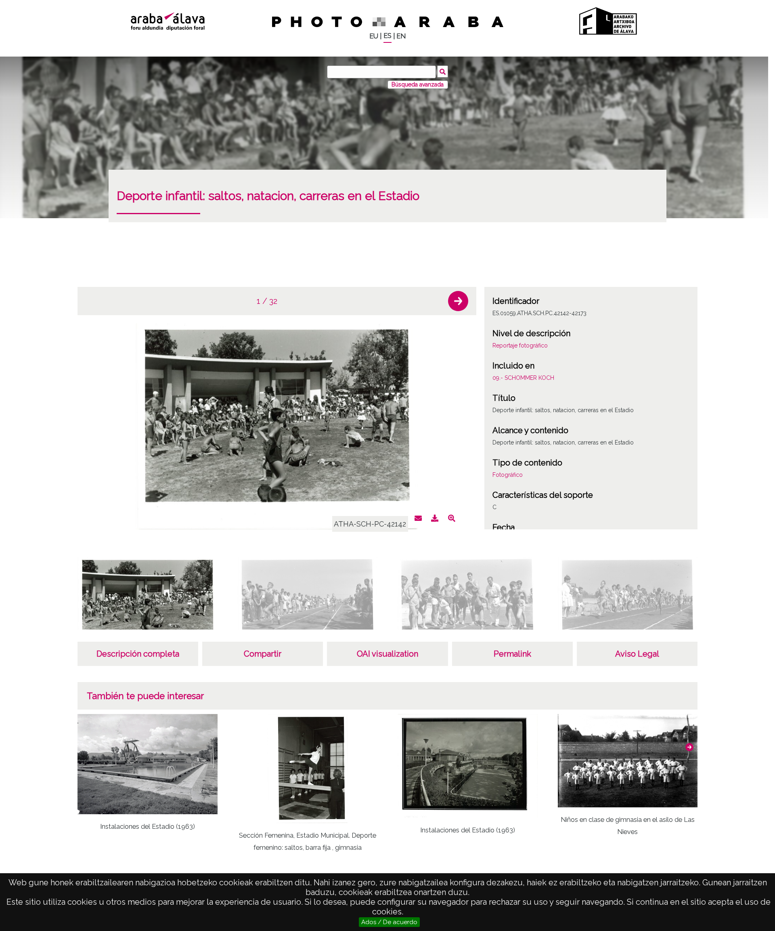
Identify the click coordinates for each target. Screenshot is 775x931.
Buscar (442, 71)
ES (387, 36)
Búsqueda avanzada (418, 84)
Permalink (512, 654)
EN (401, 36)
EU (373, 36)
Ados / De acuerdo (389, 922)
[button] (458, 301)
